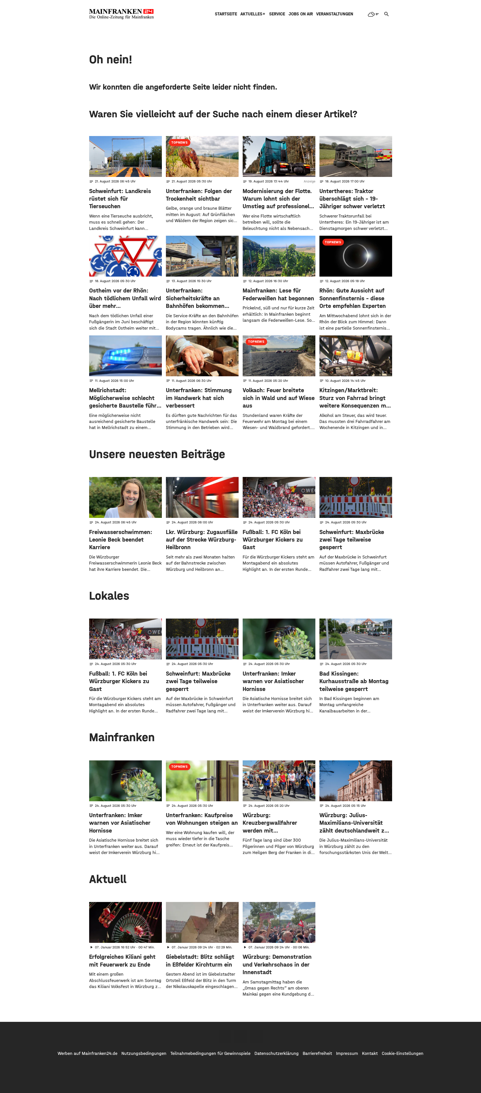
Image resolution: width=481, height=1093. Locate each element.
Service (277, 14)
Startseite (226, 14)
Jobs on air (301, 14)
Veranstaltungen (334, 14)
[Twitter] (240, 1036)
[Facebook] (225, 1036)
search (387, 14)
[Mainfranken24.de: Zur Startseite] (121, 14)
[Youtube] (256, 1036)
